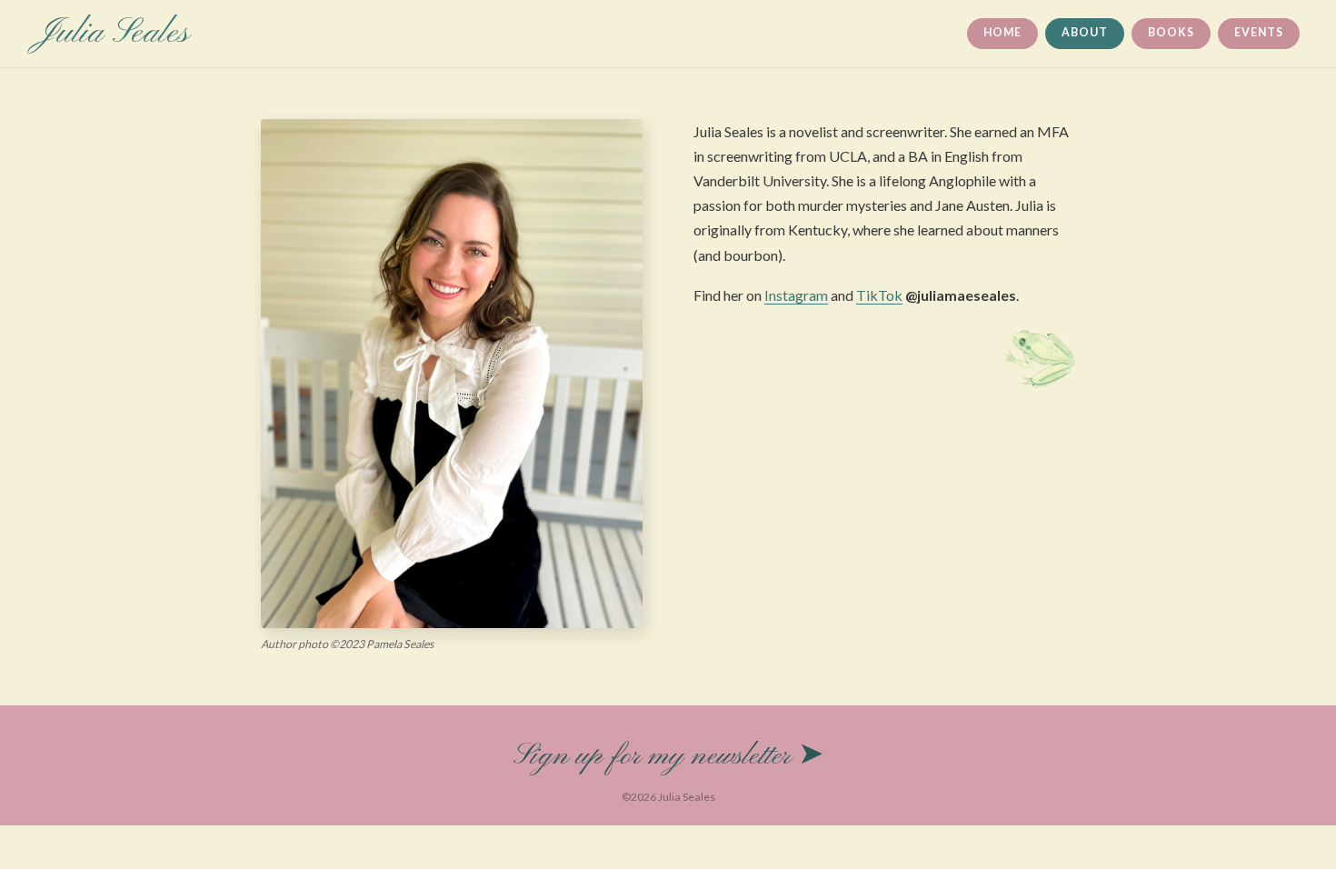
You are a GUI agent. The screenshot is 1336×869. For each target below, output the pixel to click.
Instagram (796, 295)
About (1084, 32)
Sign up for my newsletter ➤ (668, 756)
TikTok (879, 295)
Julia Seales (112, 33)
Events (1258, 32)
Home (1002, 32)
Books (1170, 32)
